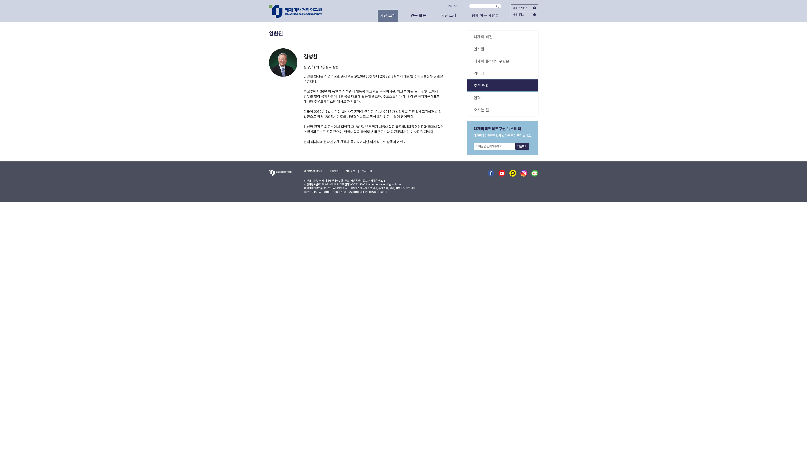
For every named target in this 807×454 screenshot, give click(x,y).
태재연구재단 (520, 7)
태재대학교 (518, 14)
